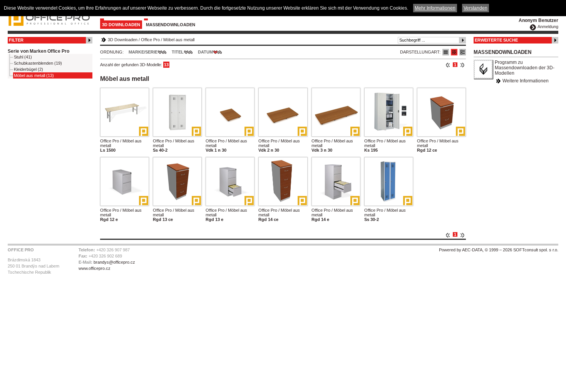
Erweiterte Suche (496, 40)
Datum (205, 52)
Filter (16, 40)
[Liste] (445, 52)
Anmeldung (548, 26)
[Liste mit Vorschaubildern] (454, 52)
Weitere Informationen (525, 81)
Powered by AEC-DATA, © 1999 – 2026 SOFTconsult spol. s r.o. (498, 250)
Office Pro (150, 39)
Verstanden (475, 8)
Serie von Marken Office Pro (38, 51)
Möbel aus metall (178, 39)
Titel (178, 52)
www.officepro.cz (95, 268)
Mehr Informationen (435, 8)
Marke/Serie (143, 52)
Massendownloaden (170, 24)
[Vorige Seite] (448, 64)
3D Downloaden (121, 24)
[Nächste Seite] (462, 64)
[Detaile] (462, 52)
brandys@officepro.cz (114, 262)
